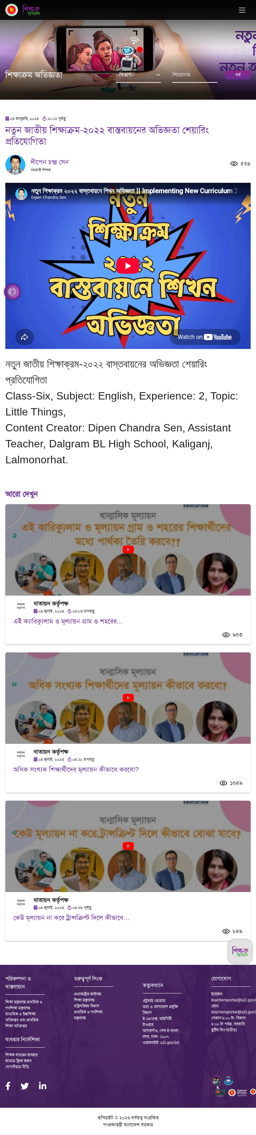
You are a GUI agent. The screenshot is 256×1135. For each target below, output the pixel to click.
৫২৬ (245, 163)
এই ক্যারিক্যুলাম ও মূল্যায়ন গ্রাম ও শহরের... (68, 621)
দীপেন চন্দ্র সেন (50, 162)
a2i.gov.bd (169, 1042)
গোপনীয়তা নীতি (17, 1067)
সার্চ (238, 74)
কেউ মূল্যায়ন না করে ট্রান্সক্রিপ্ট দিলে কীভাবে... (71, 917)
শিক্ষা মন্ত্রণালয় (84, 1000)
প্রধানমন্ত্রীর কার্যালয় (87, 994)
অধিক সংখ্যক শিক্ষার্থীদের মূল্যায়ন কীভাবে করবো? (76, 769)
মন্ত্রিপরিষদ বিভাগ (86, 1006)
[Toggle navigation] (242, 10)
